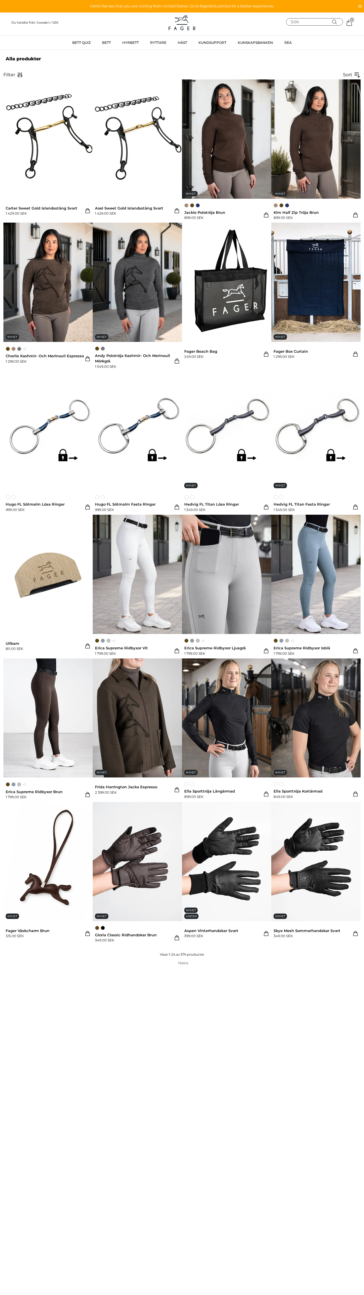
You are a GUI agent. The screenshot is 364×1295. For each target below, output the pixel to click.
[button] (182, 6)
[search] (317, 22)
